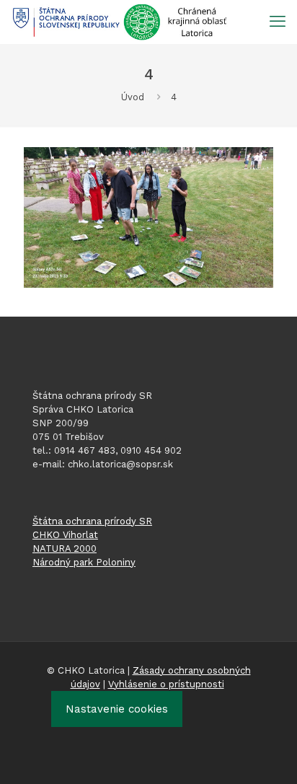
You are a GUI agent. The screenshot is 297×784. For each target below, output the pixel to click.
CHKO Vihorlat (65, 534)
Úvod (132, 97)
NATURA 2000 (64, 548)
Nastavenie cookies (117, 708)
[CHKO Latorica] (120, 22)
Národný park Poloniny (84, 562)
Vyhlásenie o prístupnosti (166, 684)
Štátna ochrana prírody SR (92, 521)
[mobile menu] (277, 21)
